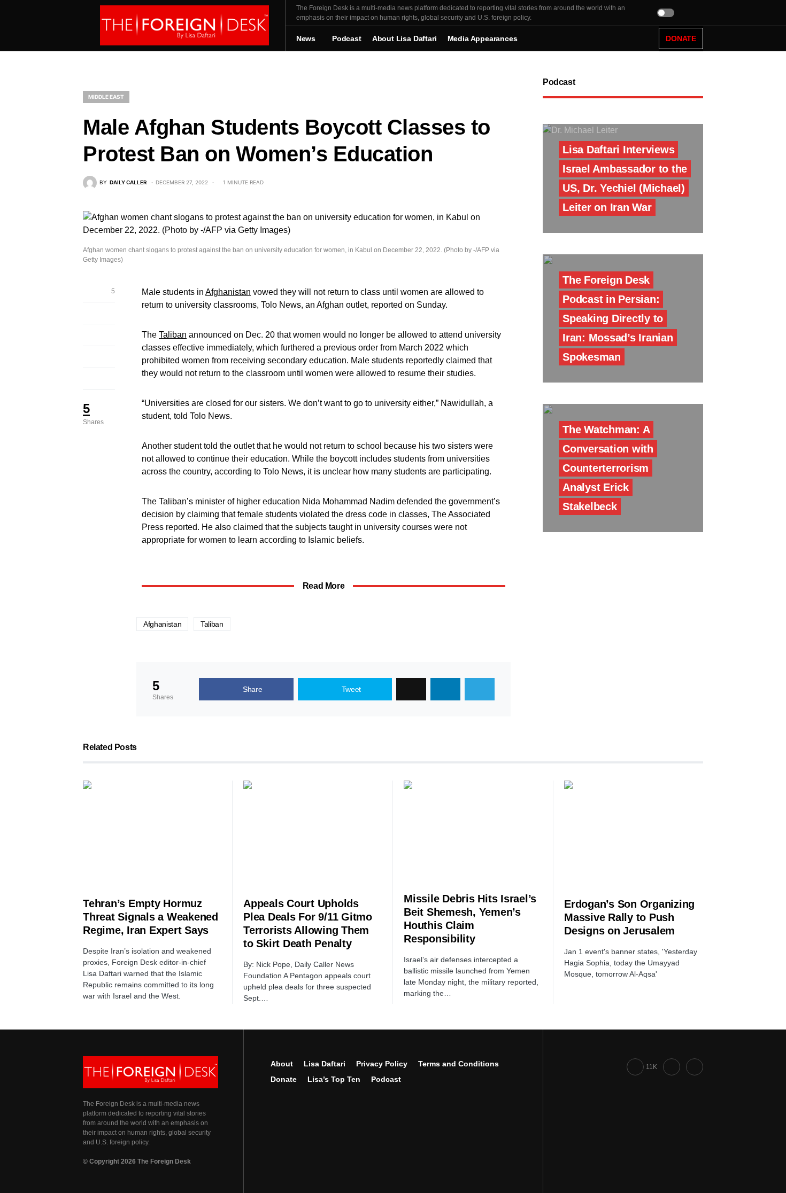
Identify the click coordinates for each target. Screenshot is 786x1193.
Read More (323, 585)
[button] (86, 25)
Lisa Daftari (324, 1063)
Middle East (106, 96)
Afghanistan (228, 292)
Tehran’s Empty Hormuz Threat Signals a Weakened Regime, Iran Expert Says (150, 917)
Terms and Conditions (458, 1063)
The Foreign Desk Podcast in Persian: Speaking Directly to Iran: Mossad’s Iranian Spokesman (617, 318)
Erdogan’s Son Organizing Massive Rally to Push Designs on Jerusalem (629, 917)
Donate (284, 1079)
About (282, 1063)
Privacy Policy (381, 1063)
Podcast (386, 1079)
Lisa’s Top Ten (333, 1079)
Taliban (173, 334)
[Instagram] (694, 1067)
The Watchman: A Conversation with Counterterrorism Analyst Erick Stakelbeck (607, 468)
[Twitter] (671, 1067)
